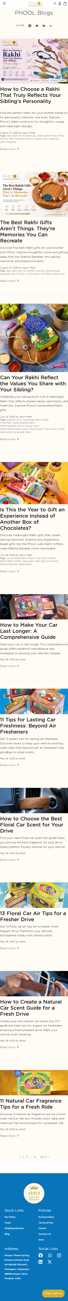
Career (42, 1228)
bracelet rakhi (14, 420)
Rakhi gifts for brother (46, 561)
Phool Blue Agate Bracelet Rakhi (17, 423)
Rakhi (61, 429)
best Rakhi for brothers (19, 136)
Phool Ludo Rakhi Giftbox (41, 558)
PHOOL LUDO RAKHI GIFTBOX (33, 274)
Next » (44, 1157)
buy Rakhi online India (44, 136)
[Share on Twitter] (37, 25)
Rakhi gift (28, 561)
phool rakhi (58, 274)
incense (40, 271)
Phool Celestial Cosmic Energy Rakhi (19, 426)
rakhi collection (8, 142)
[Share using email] (44, 25)
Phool (61, 136)
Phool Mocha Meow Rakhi (14, 429)
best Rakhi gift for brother (21, 271)
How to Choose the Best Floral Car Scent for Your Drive (31, 825)
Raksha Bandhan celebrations (16, 564)
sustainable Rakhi (22, 432)
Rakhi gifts (5, 432)
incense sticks (52, 271)
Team (8, 1222)
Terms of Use (46, 1222)
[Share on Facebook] (30, 25)
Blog (7, 1233)
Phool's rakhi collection (46, 139)
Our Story (10, 1216)
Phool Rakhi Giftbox (11, 561)
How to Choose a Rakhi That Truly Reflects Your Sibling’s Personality (30, 95)
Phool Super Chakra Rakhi (43, 429)
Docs (41, 1239)
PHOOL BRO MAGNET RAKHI (16, 139)
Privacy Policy (46, 1216)
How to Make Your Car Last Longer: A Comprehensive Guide (29, 631)
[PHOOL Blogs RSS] (49, 25)
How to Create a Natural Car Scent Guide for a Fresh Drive (31, 1008)
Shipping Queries (14, 1228)
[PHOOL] (26, 4)
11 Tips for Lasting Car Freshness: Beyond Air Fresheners (28, 726)
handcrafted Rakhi (16, 558)
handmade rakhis (31, 420)
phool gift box (7, 274)
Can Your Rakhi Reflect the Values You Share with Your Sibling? (33, 383)
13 (35, 1157)
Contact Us (45, 1233)
